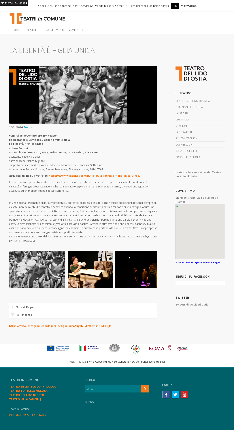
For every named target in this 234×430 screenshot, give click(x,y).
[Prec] (17, 269)
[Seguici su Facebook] (166, 394)
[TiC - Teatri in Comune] (37, 16)
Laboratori (184, 132)
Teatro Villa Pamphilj (25, 399)
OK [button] (175, 6)
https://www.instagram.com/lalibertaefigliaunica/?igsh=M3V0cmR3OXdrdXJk (60, 326)
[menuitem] (15, 29)
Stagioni (182, 126)
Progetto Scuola (188, 157)
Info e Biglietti (186, 150)
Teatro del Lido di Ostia (193, 101)
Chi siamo (182, 119)
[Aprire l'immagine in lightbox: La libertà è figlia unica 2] (108, 284)
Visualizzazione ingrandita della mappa (198, 262)
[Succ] (149, 269)
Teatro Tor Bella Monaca (28, 390)
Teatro (28, 127)
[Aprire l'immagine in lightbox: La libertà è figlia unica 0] (61, 284)
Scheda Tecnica (186, 138)
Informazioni (188, 6)
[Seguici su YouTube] (184, 394)
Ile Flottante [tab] (24, 315)
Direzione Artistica (189, 107)
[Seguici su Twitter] (175, 394)
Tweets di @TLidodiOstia (192, 304)
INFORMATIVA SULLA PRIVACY (27, 415)
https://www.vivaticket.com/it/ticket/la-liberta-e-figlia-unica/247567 (94, 175)
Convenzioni (184, 144)
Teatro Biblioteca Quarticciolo (32, 386)
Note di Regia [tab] (25, 307)
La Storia (182, 113)
